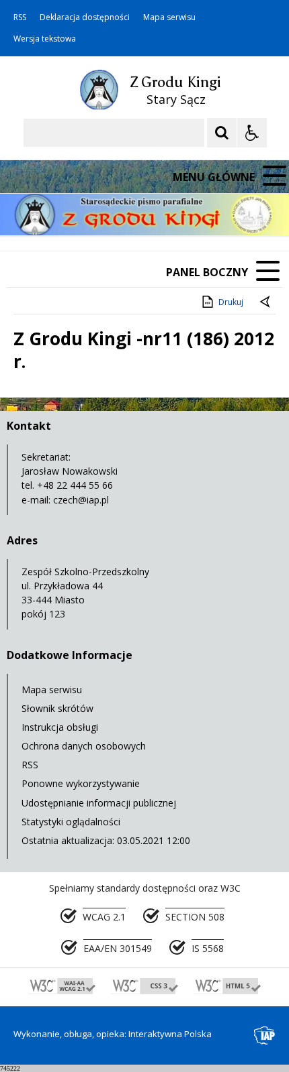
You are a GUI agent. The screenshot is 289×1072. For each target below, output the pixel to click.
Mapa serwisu (169, 17)
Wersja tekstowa (44, 39)
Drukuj (230, 302)
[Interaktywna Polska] (265, 1035)
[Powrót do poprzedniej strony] (266, 302)
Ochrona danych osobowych (84, 745)
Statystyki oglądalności (71, 821)
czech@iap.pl (81, 499)
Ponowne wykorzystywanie (81, 783)
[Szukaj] (222, 132)
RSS (19, 17)
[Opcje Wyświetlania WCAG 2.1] (252, 132)
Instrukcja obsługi (60, 727)
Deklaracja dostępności (85, 17)
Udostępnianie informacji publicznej (99, 802)
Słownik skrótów (57, 708)
